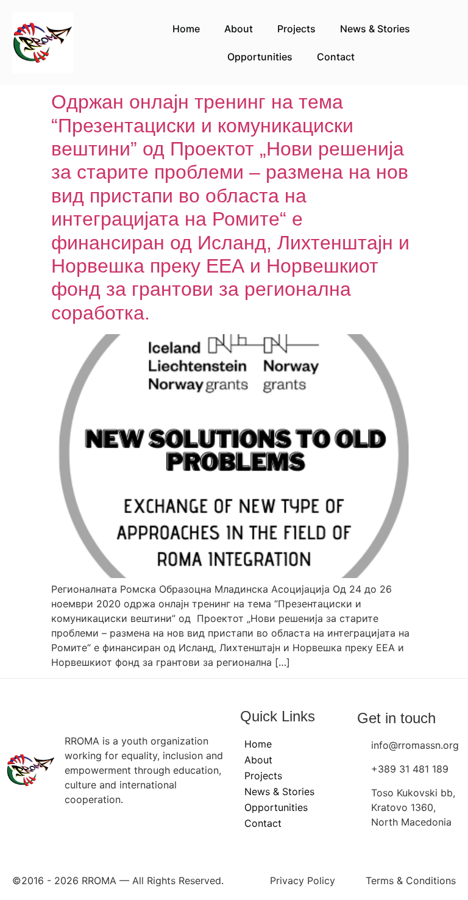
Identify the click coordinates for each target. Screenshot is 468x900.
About (238, 29)
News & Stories (375, 29)
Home (186, 29)
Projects (296, 29)
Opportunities (259, 57)
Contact (336, 57)
